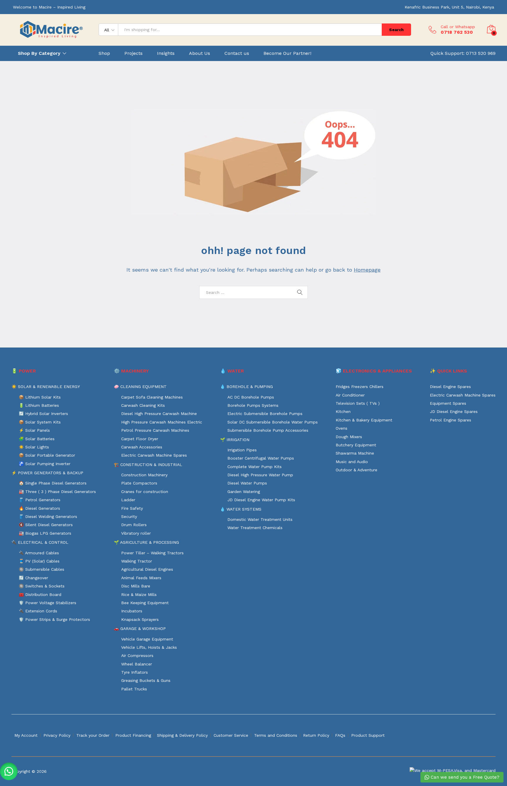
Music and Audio (352, 461)
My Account (26, 735)
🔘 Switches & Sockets (42, 586)
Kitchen (343, 411)
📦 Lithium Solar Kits (40, 397)
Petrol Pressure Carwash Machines (155, 430)
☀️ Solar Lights (34, 447)
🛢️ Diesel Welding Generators (48, 516)
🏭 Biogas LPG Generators (45, 533)
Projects (133, 53)
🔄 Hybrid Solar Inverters (43, 413)
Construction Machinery (144, 474)
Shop (104, 53)
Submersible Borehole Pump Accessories (267, 430)
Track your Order (92, 735)
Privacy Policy (56, 735)
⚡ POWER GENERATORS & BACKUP (47, 472)
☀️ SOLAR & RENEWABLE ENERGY (45, 386)
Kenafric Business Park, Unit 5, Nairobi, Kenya (449, 7)
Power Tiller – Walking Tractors (152, 552)
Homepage (367, 270)
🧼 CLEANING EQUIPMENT (140, 386)
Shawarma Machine (355, 453)
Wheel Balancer (136, 664)
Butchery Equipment (356, 445)
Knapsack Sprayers (140, 619)
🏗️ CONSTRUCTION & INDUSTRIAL (148, 464)
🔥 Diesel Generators (39, 508)
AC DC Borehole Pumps (250, 397)
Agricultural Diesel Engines (147, 569)
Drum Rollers (134, 524)
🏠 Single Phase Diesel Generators (53, 483)
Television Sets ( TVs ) (358, 403)
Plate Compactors (139, 483)
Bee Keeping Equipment (145, 602)
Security (129, 516)
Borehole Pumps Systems (252, 405)
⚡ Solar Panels (34, 430)
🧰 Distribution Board (40, 594)
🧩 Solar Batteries (37, 438)
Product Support (368, 735)
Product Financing (133, 735)
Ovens (341, 428)
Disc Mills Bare (135, 586)
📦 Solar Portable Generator (47, 455)
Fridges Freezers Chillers (359, 386)
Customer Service (231, 735)
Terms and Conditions (275, 735)
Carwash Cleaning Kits (143, 405)
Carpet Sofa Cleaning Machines (152, 397)
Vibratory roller (136, 533)
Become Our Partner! (287, 53)
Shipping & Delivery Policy (182, 735)
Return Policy (316, 735)
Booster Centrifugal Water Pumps (260, 458)
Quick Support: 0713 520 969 (463, 53)
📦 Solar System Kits (40, 422)
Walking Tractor (136, 561)
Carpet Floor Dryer (139, 438)
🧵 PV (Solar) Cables (39, 561)
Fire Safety (132, 508)
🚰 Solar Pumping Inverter (44, 463)
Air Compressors (137, 655)
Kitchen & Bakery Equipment (364, 420)
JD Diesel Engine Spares (454, 411)
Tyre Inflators (134, 672)
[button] (9, 771)
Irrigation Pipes (242, 450)
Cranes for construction (144, 491)
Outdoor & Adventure (356, 469)
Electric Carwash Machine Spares (154, 455)
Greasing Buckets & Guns (145, 680)
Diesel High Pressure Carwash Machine (159, 413)
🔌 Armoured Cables (39, 552)
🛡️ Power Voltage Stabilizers (47, 602)
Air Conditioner (350, 395)
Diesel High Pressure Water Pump (260, 474)
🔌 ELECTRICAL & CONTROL (39, 542)
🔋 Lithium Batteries (39, 405)
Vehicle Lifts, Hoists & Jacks (149, 647)
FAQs (340, 735)
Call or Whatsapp (458, 26)
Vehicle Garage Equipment (147, 639)
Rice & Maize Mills (139, 594)
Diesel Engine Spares (450, 386)
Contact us (236, 53)
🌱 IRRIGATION (234, 439)
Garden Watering (243, 491)
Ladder (128, 499)
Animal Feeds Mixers (141, 577)
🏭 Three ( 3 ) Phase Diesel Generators (57, 491)
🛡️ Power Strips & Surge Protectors (54, 619)
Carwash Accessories (141, 447)
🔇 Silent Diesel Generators (46, 524)
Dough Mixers (349, 436)
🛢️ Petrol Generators (39, 499)
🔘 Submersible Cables (41, 569)
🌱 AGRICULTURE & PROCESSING (146, 542)
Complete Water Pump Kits (254, 466)
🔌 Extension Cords (38, 611)
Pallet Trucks (134, 689)
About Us (199, 53)
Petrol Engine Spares (450, 420)
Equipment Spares (448, 403)
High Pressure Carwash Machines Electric (161, 422)
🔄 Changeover (33, 577)
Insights (166, 53)
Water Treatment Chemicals (255, 527)
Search (396, 29)
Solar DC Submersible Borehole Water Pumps (272, 422)
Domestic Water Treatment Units (260, 519)
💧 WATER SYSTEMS (240, 509)
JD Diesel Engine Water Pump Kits (261, 499)
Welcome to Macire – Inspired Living (49, 7)
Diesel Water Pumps (247, 483)
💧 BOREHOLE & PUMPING (246, 386)
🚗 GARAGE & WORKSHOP (140, 628)
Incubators (131, 611)
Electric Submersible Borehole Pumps (264, 413)
